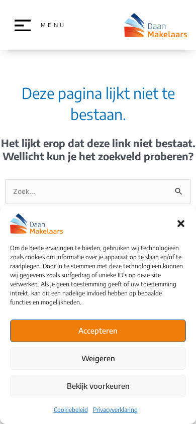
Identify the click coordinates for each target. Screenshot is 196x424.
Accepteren (98, 330)
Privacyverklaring (115, 409)
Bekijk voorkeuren (98, 385)
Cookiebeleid (71, 409)
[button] (181, 224)
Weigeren (98, 358)
